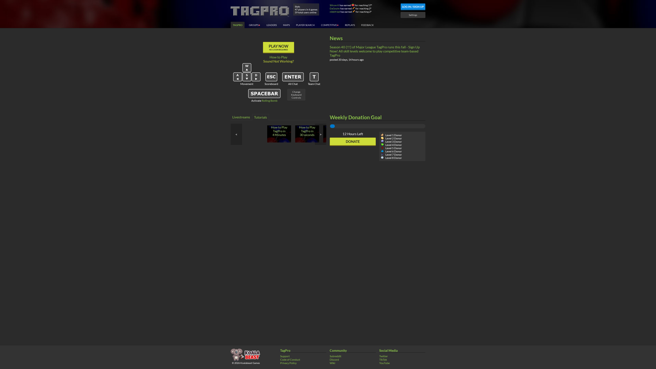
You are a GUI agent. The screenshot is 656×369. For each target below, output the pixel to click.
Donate (353, 141)
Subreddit (335, 356)
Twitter (383, 356)
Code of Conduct (290, 359)
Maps (286, 25)
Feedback (367, 25)
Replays (350, 25)
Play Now (278, 47)
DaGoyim (335, 8)
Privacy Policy (288, 363)
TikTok (383, 359)
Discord (334, 359)
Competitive (330, 25)
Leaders (271, 25)
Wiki (332, 363)
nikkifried (335, 11)
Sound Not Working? (278, 61)
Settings (413, 14)
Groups (254, 25)
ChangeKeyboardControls (296, 94)
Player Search (305, 25)
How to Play (278, 57)
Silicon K (334, 5)
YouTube (384, 363)
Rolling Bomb (269, 100)
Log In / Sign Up (413, 6)
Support (285, 356)
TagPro (237, 25)
